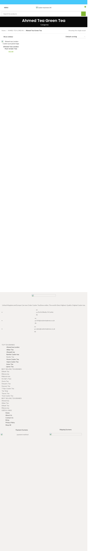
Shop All (8, 425)
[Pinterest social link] (43, 2)
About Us (9, 415)
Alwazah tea (8, 352)
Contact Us (9, 418)
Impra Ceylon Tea (10, 362)
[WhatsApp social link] (49, 2)
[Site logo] (43, 7)
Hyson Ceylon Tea (10, 359)
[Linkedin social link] (46, 2)
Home (4, 30)
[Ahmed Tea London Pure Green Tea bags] (11, 42)
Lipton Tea (7, 366)
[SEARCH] (83, 14)
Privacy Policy (10, 422)
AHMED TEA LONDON (16, 30)
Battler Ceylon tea (10, 354)
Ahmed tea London (10, 347)
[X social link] (41, 2)
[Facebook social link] (38, 2)
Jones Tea (7, 364)
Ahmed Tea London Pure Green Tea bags (11, 49)
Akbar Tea (7, 350)
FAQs (7, 420)
